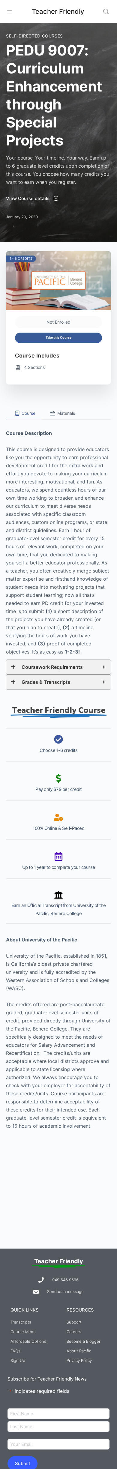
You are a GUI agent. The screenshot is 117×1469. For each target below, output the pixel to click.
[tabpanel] (58, 775)
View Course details (28, 198)
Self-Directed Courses (34, 35)
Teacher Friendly (58, 11)
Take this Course (58, 338)
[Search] (106, 11)
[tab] (24, 413)
